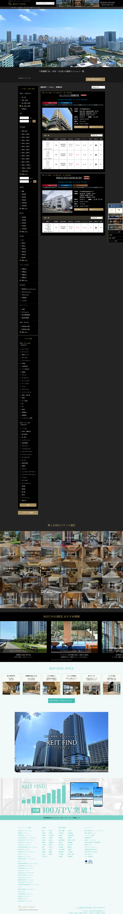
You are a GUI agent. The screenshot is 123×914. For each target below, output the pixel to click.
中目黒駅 (70, 851)
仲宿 (87, 109)
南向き (23, 494)
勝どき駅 (61, 844)
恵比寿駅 (70, 833)
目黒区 (50, 837)
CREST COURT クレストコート (26, 875)
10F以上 (24, 248)
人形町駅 (61, 847)
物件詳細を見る (79, 127)
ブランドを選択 (28, 512)
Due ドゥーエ (21, 861)
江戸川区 (44, 856)
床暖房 (23, 466)
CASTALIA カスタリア (24, 849)
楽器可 (23, 409)
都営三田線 (82, 111)
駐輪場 (23, 372)
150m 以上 (25, 171)
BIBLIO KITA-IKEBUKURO (69, 177)
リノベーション (26, 497)
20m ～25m (26, 134)
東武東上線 (82, 114)
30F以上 (24, 254)
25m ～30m (26, 137)
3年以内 (24, 194)
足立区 (44, 854)
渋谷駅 (69, 830)
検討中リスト (88, 844)
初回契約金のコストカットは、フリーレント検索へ (60, 818)
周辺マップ (92, 127)
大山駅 (87, 114)
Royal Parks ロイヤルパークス (26, 873)
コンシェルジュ (26, 380)
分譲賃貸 (24, 297)
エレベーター (25, 349)
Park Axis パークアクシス (24, 830)
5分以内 (24, 222)
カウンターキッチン (27, 451)
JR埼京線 (82, 195)
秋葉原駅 (70, 856)
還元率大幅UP (25, 317)
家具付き (24, 500)
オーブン (24, 460)
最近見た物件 (111, 212)
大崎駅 (69, 849)
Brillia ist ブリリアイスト (24, 856)
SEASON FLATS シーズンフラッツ (27, 859)
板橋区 (84, 109)
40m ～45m (26, 146)
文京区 (44, 840)
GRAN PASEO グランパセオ (25, 866)
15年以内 (24, 205)
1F (22, 240)
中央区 (50, 830)
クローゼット (25, 446)
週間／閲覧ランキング (90, 833)
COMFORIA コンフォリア (24, 835)
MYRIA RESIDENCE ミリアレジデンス (27, 863)
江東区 (50, 833)
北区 (43, 847)
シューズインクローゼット (29, 471)
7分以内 (24, 225)
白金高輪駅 (62, 840)
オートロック (25, 352)
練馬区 (50, 851)
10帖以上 (24, 269)
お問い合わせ (88, 854)
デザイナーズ (25, 294)
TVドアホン (25, 357)
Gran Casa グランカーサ (24, 877)
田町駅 (60, 842)
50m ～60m (26, 152)
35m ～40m (26, 143)
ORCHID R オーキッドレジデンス (26, 851)
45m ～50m (26, 149)
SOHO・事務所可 (26, 431)
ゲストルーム (25, 389)
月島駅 (60, 856)
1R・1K (24, 97)
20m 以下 (25, 131)
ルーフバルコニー (26, 483)
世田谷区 (51, 842)
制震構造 (24, 415)
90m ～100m (26, 165)
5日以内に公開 (25, 329)
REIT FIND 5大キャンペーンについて (94, 830)
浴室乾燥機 (25, 443)
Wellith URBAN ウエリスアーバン (26, 889)
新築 (23, 191)
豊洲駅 (69, 837)
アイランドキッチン (27, 454)
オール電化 (25, 401)
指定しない (25, 174)
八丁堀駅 (61, 854)
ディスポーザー (26, 457)
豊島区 (84, 191)
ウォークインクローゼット (29, 474)
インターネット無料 (27, 418)
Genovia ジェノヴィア (24, 870)
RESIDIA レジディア (23, 833)
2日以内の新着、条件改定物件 (92, 842)
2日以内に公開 (25, 326)
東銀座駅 (61, 851)
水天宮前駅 (62, 849)
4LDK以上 (24, 108)
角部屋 (23, 489)
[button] (90, 638)
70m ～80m (26, 158)
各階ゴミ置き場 (26, 395)
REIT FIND (13, 7)
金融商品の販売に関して (91, 849)
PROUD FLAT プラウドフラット (26, 840)
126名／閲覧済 (48, 92)
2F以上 (23, 243)
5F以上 (23, 245)
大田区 (44, 844)
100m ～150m (26, 168)
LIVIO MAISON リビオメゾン (25, 894)
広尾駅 (60, 837)
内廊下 (23, 398)
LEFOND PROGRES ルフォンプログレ (27, 847)
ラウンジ (24, 375)
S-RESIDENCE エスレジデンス (26, 868)
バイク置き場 (25, 369)
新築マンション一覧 (90, 840)
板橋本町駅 (89, 113)
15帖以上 (24, 271)
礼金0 (23, 309)
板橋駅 (87, 195)
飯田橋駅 (70, 842)
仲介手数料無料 (26, 314)
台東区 (50, 840)
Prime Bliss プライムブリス (25, 901)
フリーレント (25, 312)
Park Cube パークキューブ (25, 842)
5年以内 (24, 197)
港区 (43, 830)
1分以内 (24, 217)
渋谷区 (44, 833)
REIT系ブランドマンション (29, 289)
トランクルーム (26, 360)
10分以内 (24, 228)
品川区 (44, 837)
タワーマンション (26, 292)
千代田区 (51, 835)
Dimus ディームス (22, 854)
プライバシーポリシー (90, 847)
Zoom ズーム (21, 891)
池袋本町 (88, 191)
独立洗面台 (25, 434)
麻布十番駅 (62, 830)
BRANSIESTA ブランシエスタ (25, 880)
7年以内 (24, 200)
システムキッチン (26, 448)
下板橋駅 (88, 197)
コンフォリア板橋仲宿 (69, 95)
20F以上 (24, 251)
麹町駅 (69, 847)
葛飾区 (50, 854)
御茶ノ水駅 (71, 854)
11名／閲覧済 (48, 175)
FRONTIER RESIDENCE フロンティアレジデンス (28, 886)
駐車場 (23, 363)
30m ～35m (26, 140)
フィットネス (25, 383)
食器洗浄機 (25, 463)
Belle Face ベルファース (24, 896)
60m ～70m (26, 155)
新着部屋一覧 (88, 837)
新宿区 (44, 835)
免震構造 (24, 412)
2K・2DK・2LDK (26, 103)
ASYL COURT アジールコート (25, 882)
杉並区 (50, 849)
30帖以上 (24, 277)
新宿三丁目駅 (71, 840)
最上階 (23, 257)
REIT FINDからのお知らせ (91, 851)
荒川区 (50, 847)
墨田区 (44, 842)
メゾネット (25, 477)
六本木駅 (61, 833)
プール (23, 386)
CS (22, 406)
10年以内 (24, 202)
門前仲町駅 (71, 835)
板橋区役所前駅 (90, 111)
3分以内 (24, 220)
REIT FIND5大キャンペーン (61, 700)
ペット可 (24, 300)
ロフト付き (25, 480)
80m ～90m (26, 161)
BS (22, 403)
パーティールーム (26, 392)
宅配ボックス (25, 354)
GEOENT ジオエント (23, 898)
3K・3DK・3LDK (26, 106)
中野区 (44, 849)
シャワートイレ (26, 440)
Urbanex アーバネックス (24, 844)
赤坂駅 (60, 835)
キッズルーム (25, 377)
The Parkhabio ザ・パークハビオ (26, 837)
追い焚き (24, 437)
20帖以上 (24, 274)
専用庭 (23, 486)
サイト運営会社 (89, 856)
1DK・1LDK (25, 100)
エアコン (24, 469)
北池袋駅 (88, 193)
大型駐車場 (25, 366)
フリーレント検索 (89, 835)
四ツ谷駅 (70, 844)
